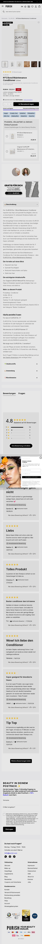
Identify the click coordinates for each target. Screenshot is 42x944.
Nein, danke (31, 479)
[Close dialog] (41, 457)
